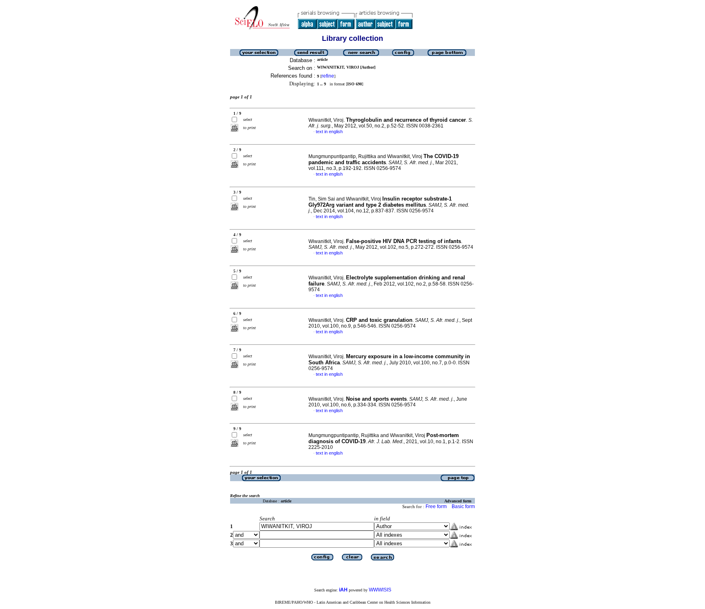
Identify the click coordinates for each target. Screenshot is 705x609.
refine (327, 76)
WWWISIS (380, 590)
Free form (436, 506)
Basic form (463, 506)
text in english (329, 131)
